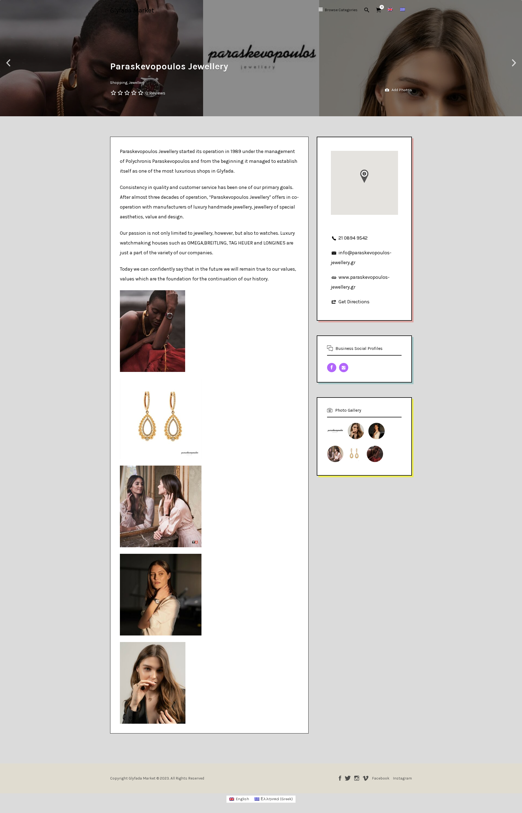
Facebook (340, 778)
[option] (261, 58)
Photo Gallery (348, 410)
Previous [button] (8, 63)
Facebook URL (331, 367)
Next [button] (514, 63)
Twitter (348, 778)
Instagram (356, 778)
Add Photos (401, 90)
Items (378, 10)
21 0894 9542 (353, 238)
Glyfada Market (132, 10)
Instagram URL (343, 367)
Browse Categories (341, 10)
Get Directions (353, 302)
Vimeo (365, 778)
